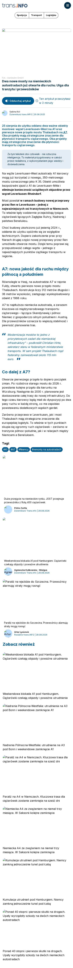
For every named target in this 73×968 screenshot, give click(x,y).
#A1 (5, 449)
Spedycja (22, 15)
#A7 (13, 449)
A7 (65, 132)
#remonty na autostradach (46, 449)
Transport (36, 15)
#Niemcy (24, 449)
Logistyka (51, 15)
